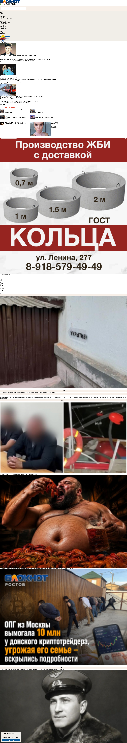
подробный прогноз (4, 275)
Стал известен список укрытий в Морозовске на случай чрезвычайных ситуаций (14, 388)
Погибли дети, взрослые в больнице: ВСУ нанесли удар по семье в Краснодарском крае (18, 397)
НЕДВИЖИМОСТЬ (4, 23)
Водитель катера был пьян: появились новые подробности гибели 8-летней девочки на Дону (18, 474)
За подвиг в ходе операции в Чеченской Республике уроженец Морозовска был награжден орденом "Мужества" (25, 80)
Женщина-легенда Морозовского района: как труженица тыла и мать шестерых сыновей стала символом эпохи (25, 61)
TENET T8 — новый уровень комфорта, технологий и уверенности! (52, 669)
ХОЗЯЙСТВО (3, 32)
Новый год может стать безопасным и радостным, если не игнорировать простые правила (20, 101)
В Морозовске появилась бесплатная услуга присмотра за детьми (13, 392)
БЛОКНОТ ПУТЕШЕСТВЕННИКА (7, 15)
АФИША (2, 13)
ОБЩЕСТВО (3, 26)
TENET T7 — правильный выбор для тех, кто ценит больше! (85, 397)
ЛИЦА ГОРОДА (3, 21)
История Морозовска (4, 42)
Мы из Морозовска (4, 63)
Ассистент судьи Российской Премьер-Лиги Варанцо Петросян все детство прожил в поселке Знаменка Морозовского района (28, 79)
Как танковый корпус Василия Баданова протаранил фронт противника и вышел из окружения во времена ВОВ (25, 59)
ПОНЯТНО (11, 740)
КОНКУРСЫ (2, 17)
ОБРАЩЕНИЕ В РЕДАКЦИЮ (6, 25)
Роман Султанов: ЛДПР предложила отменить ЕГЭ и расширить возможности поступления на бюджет (54, 397)
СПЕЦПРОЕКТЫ (3, 30)
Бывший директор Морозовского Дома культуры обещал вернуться (15, 82)
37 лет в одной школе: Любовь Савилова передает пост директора (61, 568)
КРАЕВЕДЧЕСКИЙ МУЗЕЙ (6, 18)
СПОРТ (1, 31)
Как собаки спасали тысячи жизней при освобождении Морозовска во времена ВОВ (19, 60)
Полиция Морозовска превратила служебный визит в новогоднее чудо (15, 102)
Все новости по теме (4, 58)
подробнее (11, 275)
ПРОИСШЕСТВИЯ (4, 28)
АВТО (1, 12)
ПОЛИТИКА (2, 27)
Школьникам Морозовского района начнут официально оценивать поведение (41, 392)
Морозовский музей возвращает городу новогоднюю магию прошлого (15, 100)
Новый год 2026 (3, 83)
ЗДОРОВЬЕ (2, 16)
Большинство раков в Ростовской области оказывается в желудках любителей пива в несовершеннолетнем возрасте (23, 568)
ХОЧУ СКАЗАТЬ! (4, 33)
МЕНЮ (1, 11)
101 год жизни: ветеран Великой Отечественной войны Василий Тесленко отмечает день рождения (20, 669)
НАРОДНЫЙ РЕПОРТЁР (5, 22)
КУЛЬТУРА (2, 20)
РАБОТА (8, 36)
